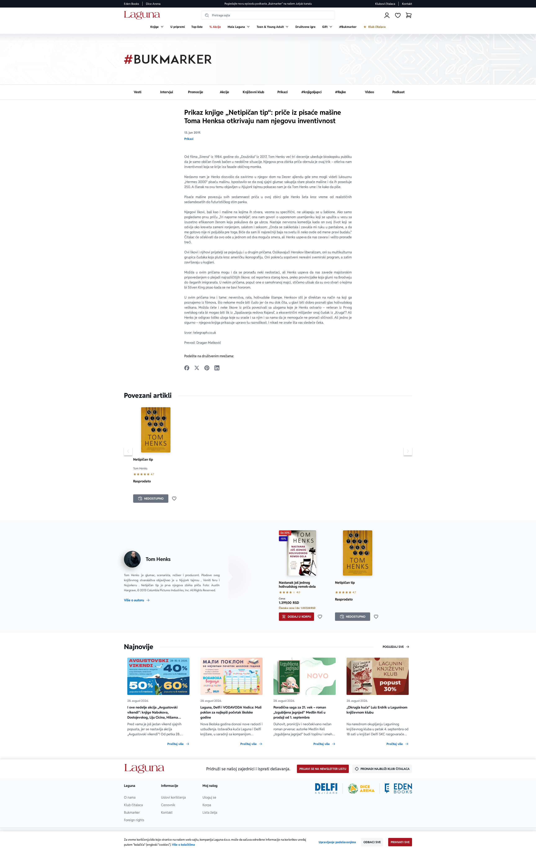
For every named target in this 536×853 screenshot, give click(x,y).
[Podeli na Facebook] (186, 367)
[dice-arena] (361, 788)
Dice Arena (153, 4)
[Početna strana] (143, 15)
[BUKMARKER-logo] (168, 59)
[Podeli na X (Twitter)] (196, 367)
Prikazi (188, 139)
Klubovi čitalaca (385, 4)
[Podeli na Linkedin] (216, 367)
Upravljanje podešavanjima (337, 842)
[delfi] (326, 788)
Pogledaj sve (393, 647)
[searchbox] (268, 15)
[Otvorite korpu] (408, 15)
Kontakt (407, 4)
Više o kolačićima (183, 845)
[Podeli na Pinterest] (206, 367)
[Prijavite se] (387, 15)
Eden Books (131, 4)
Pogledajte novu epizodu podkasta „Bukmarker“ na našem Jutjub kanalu (268, 3)
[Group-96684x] (398, 788)
